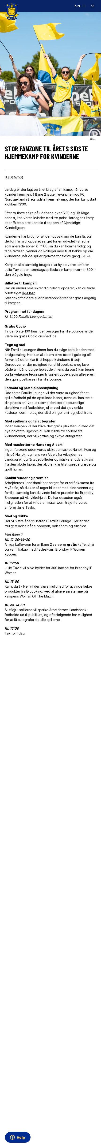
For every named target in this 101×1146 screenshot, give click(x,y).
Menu (78, 6)
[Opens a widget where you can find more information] (18, 1138)
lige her (28, 293)
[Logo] (12, 11)
